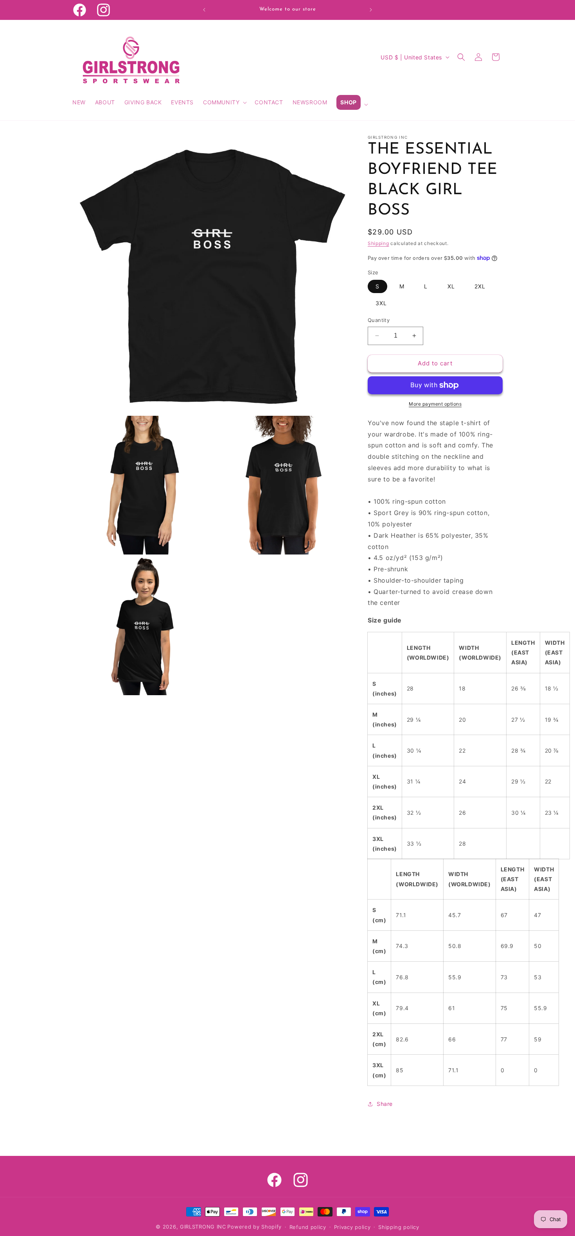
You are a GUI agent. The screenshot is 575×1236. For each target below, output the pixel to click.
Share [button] (385, 1103)
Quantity (379, 320)
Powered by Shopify (254, 1226)
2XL (479, 286)
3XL (381, 303)
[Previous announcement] (204, 9)
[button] (224, 102)
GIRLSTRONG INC (203, 1226)
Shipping (378, 243)
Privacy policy (352, 1227)
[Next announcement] (370, 9)
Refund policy (307, 1227)
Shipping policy (398, 1227)
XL (451, 286)
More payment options (435, 404)
